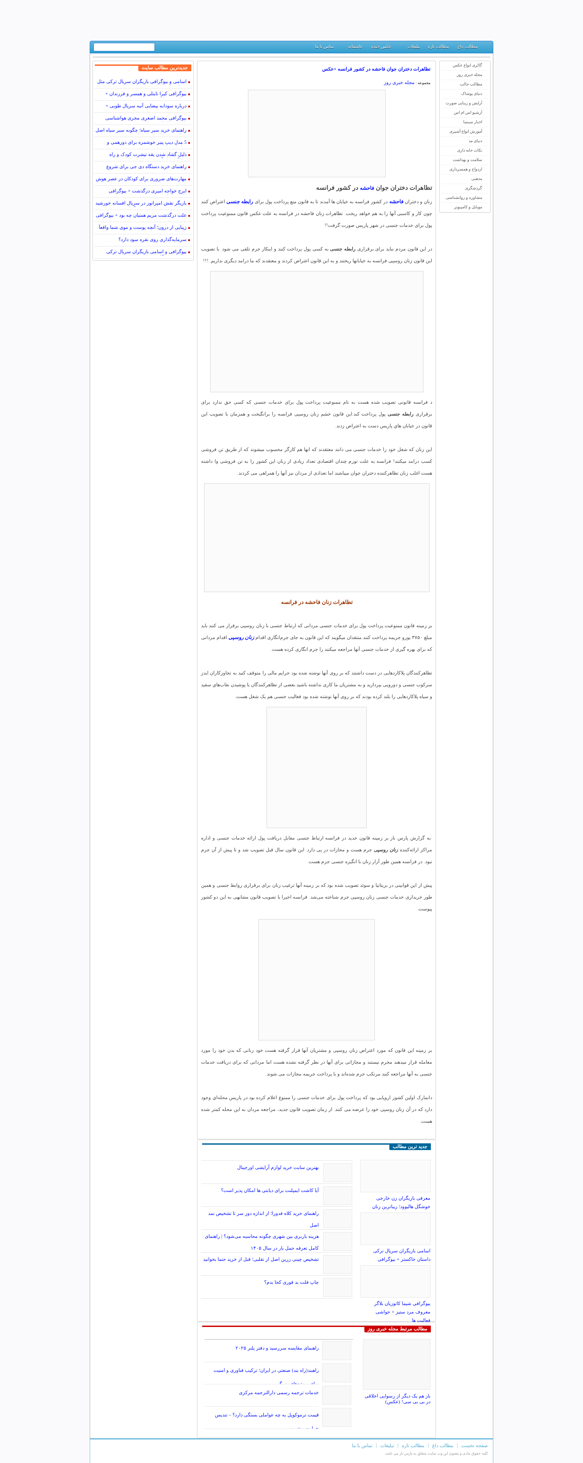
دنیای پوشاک (471, 93)
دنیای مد (475, 140)
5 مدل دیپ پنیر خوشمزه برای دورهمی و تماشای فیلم (147, 143)
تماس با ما (324, 46)
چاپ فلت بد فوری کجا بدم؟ (291, 1282)
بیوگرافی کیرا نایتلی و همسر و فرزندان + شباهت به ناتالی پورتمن (146, 94)
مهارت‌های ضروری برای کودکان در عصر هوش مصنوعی (141, 179)
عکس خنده (381, 46)
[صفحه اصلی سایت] (485, 48)
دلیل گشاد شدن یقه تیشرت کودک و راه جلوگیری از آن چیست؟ (148, 155)
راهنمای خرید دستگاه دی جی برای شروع (146, 166)
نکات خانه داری (469, 150)
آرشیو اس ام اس (468, 112)
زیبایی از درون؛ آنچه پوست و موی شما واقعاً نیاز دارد (143, 228)
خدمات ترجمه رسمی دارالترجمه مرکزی (279, 1392)
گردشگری (473, 188)
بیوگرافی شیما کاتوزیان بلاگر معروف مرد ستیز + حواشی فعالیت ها (402, 1312)
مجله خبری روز (469, 74)
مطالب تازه (438, 46)
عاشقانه (355, 46)
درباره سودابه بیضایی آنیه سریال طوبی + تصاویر (146, 106)
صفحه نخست (474, 1445)
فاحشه (367, 188)
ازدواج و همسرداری (465, 169)
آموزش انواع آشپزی (465, 131)
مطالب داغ (467, 46)
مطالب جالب (471, 84)
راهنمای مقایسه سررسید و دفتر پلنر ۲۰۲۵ (277, 1348)
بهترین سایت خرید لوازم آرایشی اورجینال (278, 1167)
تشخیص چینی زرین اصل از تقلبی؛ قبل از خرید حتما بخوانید (261, 1259)
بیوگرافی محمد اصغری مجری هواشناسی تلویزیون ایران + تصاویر (146, 118)
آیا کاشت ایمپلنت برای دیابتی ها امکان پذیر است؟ (270, 1190)
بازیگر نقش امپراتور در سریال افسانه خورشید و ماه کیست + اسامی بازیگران (141, 204)
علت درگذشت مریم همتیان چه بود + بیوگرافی (141, 215)
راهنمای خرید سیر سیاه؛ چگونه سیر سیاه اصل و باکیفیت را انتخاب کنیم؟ (141, 131)
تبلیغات (414, 46)
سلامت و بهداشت (467, 159)
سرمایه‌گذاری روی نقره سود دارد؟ (152, 239)
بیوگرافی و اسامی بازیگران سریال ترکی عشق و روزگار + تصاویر (146, 252)
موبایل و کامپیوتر (468, 207)
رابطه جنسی (239, 201)
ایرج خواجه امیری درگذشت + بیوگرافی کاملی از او (148, 191)
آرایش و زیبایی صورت (464, 103)
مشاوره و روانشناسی (464, 197)
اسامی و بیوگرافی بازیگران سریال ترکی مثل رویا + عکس (142, 82)
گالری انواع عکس (467, 65)
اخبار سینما (472, 121)
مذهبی (476, 178)
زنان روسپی (241, 637)
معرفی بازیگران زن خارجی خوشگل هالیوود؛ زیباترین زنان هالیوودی (401, 1207)
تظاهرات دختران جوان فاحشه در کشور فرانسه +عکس (376, 69)
